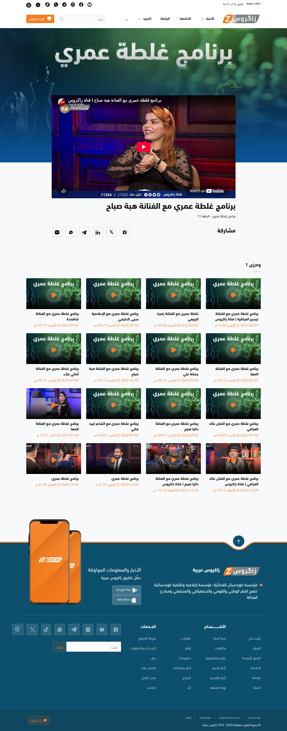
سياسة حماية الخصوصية (229, 717)
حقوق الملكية (205, 717)
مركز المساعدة (254, 717)
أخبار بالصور (219, 667)
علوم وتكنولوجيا (216, 657)
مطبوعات (185, 657)
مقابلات (186, 638)
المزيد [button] (147, 19)
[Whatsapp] (71, 232)
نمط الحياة (219, 638)
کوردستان (255, 638)
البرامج (187, 677)
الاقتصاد (185, 19)
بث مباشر (37, 720)
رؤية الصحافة (218, 687)
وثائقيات (220, 647)
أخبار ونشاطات (182, 667)
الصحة (257, 687)
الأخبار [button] (210, 19)
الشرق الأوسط (251, 657)
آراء (189, 687)
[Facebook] (125, 232)
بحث (59, 647)
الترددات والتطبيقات (143, 647)
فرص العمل (148, 677)
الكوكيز (188, 717)
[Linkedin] (98, 232)
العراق (257, 647)
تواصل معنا (148, 667)
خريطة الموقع (147, 638)
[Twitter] (111, 232)
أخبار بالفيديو (218, 677)
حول (153, 657)
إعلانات (151, 687)
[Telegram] (84, 232)
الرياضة (165, 19)
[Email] (58, 232)
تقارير (188, 647)
